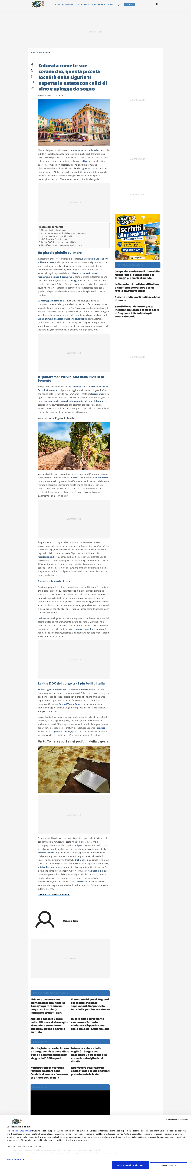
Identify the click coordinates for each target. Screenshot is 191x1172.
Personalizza (167, 1165)
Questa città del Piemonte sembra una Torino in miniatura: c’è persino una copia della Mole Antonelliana (90, 1023)
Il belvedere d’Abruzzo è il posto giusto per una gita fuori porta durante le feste (90, 1071)
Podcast (111, 4)
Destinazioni (68, 4)
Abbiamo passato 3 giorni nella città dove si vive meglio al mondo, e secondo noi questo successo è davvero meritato (49, 1025)
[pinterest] (32, 75)
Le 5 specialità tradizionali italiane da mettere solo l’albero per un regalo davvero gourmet (137, 287)
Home (33, 52)
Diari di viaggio (82, 4)
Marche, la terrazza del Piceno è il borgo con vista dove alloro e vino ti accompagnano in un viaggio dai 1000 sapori (50, 1053)
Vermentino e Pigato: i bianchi (59, 236)
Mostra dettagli (14, 1159)
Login (129, 4)
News (57, 4)
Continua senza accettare (177, 1120)
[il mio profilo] (120, 4)
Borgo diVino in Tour (69, 704)
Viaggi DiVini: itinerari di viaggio (54, 894)
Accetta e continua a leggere (130, 1165)
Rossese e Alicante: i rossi (57, 239)
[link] (32, 87)
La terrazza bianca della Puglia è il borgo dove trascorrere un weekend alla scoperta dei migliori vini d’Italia (89, 1055)
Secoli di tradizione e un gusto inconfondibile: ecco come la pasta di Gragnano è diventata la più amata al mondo (137, 311)
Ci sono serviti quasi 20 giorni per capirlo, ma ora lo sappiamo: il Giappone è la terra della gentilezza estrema (90, 1004)
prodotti (101, 727)
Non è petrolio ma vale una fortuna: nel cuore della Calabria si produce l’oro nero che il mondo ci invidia (49, 1072)
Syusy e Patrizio (99, 4)
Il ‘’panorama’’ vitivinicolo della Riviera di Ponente (63, 233)
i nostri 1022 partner (22, 1131)
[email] (32, 81)
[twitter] (32, 70)
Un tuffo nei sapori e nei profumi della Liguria (61, 245)
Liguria (86, 161)
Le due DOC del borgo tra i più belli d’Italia (60, 242)
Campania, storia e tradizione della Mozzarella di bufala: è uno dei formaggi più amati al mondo (137, 274)
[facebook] (32, 64)
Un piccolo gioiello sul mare (53, 230)
